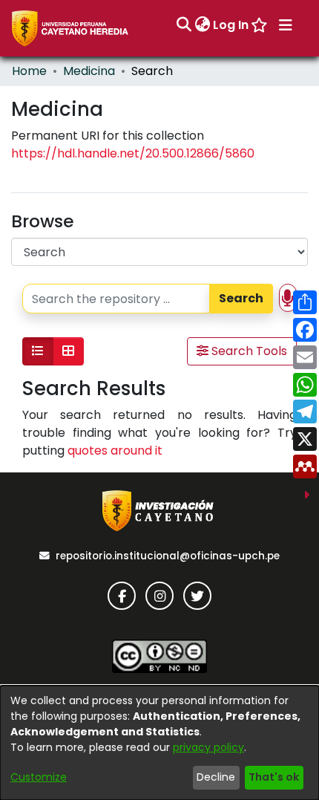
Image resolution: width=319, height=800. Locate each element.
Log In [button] (231, 24)
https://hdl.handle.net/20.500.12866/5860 (132, 153)
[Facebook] (122, 596)
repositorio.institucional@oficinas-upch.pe (168, 556)
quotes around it (115, 450)
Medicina (89, 70)
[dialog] (159, 743)
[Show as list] (37, 351)
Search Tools (247, 351)
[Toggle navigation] (285, 25)
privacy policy (208, 747)
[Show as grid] (68, 351)
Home (29, 70)
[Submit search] (183, 25)
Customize (38, 777)
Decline (216, 777)
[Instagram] (159, 596)
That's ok (274, 777)
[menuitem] (202, 25)
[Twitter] (197, 596)
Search (241, 298)
